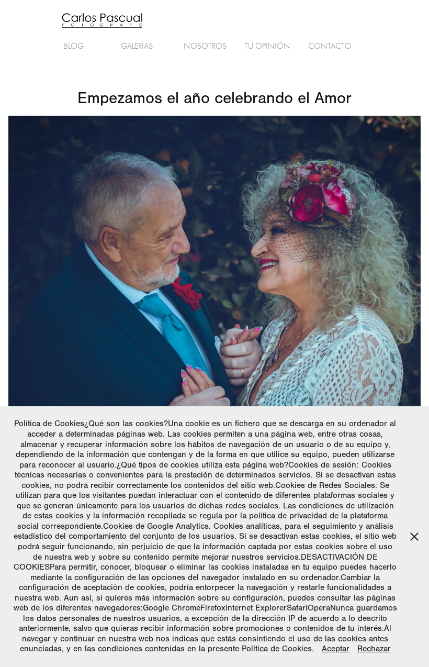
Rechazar (374, 648)
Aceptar (335, 648)
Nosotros (205, 46)
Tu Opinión (267, 46)
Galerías (137, 46)
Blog (73, 46)
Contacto (330, 46)
